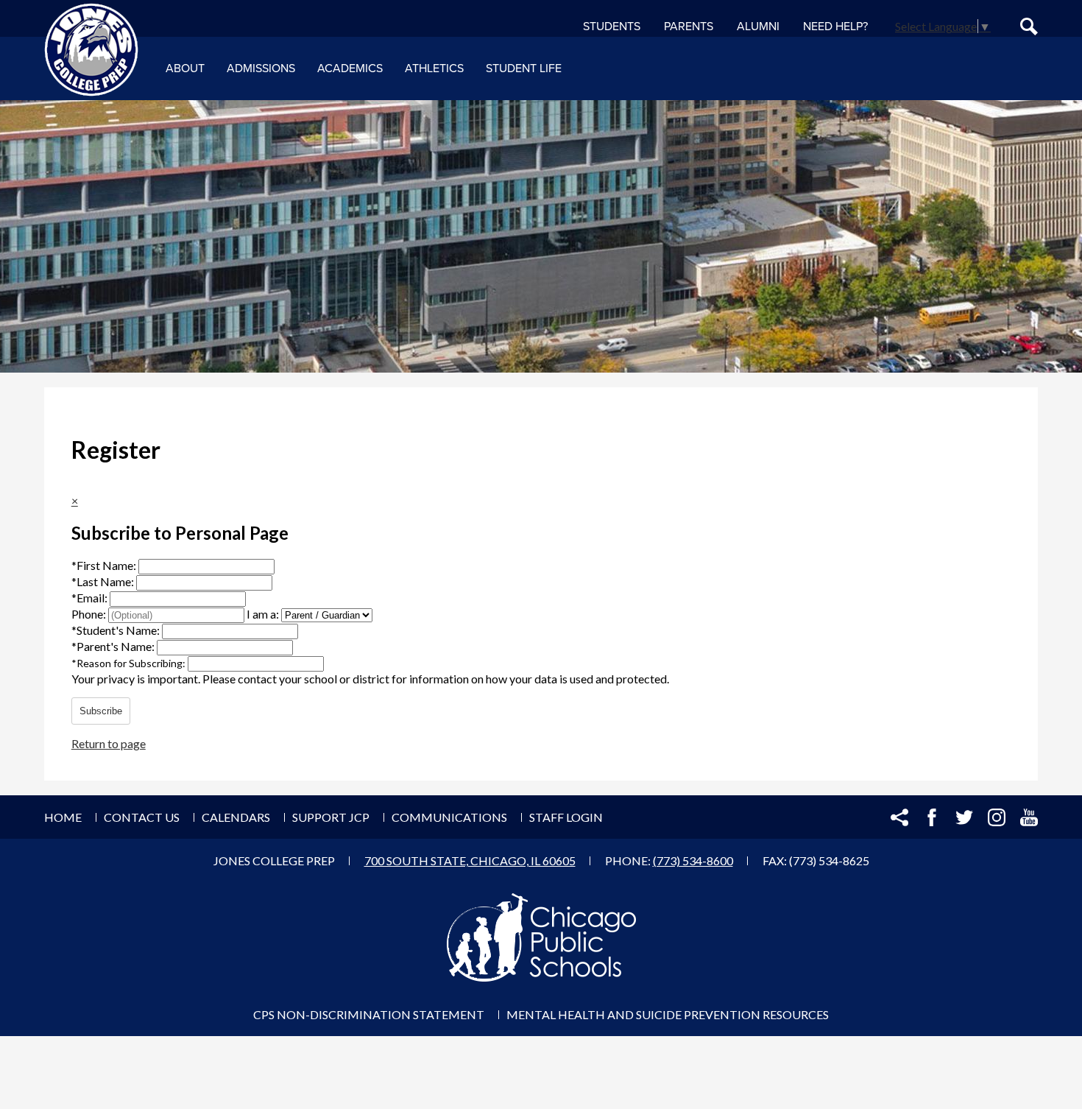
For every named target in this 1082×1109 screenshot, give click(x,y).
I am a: (263, 614)
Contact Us (142, 817)
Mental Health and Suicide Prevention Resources (667, 1014)
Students (611, 26)
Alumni (758, 26)
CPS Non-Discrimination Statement (368, 1014)
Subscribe (100, 711)
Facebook (932, 817)
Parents (688, 26)
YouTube (1029, 817)
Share (899, 817)
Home (63, 817)
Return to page (108, 743)
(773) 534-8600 (693, 860)
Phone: (89, 614)
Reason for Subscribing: (129, 663)
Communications (449, 817)
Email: (90, 598)
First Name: (104, 565)
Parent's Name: (114, 646)
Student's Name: (116, 630)
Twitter (964, 817)
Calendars (236, 817)
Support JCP (330, 817)
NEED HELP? (835, 26)
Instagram (996, 817)
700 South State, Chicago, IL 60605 (470, 860)
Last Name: (103, 581)
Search (1029, 26)
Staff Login (566, 817)
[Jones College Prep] (91, 50)
